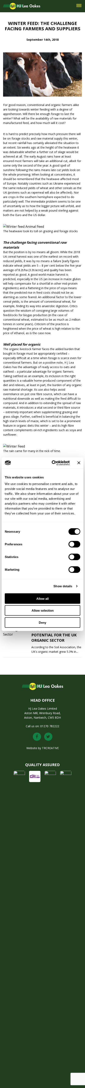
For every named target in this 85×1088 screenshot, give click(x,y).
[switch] (74, 544)
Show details (62, 586)
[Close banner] (78, 462)
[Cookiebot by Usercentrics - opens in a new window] (52, 463)
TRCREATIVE (50, 748)
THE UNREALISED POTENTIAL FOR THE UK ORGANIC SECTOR (54, 635)
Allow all (42, 598)
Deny (42, 622)
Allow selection (43, 610)
